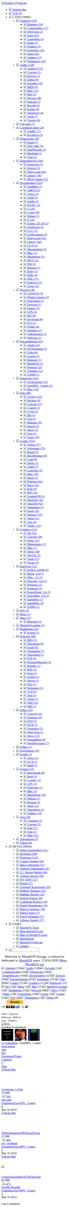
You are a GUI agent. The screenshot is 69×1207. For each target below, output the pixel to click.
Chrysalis (49, 968)
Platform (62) (34, 481)
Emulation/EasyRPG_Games (18, 1103)
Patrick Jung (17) (29, 912)
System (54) (26, 769)
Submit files (19, 9)
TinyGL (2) (33, 555)
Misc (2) (31, 791)
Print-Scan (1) (34, 732)
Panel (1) (32, 42)
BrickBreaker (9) (36, 455)
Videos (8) (25, 842)
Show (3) (32, 430)
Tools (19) (32, 437)
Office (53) (26, 710)
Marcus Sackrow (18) (32, 909)
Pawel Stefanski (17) (31, 916)
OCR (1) (32, 724)
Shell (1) (31, 765)
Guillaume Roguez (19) (33, 901)
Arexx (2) (32, 194)
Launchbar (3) (35, 39)
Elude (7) (32, 142)
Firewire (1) (33, 304)
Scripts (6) (32, 109)
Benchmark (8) (35, 772)
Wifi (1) (31, 706)
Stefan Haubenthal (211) (33, 850)
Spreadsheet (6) (35, 739)
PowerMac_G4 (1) (37, 595)
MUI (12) (32, 260)
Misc (35, 986)
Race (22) (32, 485)
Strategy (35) (34, 514)
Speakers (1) (34, 330)
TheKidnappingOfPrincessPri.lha (20, 1133)
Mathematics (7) (36, 544)
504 (7, 1096)
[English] (7, 3)
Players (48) (33, 98)
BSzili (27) (26, 883)
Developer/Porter (11, 1056)
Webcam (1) (33, 337)
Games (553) (27, 441)
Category (6, 1059)
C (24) (30, 208)
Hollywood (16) (36, 238)
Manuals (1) (33, 359)
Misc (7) (31, 547)
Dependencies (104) (31, 160)
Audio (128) (26, 65)
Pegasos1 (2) (34, 584)
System (60, 994)
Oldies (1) (25, 747)
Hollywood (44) (36, 171)
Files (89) (25, 393)
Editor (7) (32, 466)
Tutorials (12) (34, 371)
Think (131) (33, 525)
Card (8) (31, 459)
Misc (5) (31, 253)
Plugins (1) (33, 798)
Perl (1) (31, 264)
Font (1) (31, 831)
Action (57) (33, 444)
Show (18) (33, 551)
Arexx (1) (32, 758)
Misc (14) (32, 389)
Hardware (55, 983)
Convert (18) (34, 536)
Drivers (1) (33, 76)
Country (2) (33, 780)
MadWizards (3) (36, 149)
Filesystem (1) (35, 300)
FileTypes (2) (34, 31)
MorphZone (26, 938)
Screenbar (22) (35, 50)
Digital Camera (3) (37, 297)
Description (8, 1046)
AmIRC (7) (33, 131)
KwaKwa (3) (34, 135)
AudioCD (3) (34, 68)
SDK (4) (31, 275)
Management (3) (36, 249)
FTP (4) (31, 658)
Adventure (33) (35, 448)
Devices (60, 975)
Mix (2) (31, 94)
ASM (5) (32, 197)
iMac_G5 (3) (34, 577)
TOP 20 (17, 13)
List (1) (31, 418)
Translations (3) (28, 839)
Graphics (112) (28, 529)
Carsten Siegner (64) (31, 861)
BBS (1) (31, 640)
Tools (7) (32, 116)
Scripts (44, 994)
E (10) (30, 219)
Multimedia (15, 990)
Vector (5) (32, 562)
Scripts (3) (25, 754)
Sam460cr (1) (34, 599)
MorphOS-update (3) (31, 625)
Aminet (24, 946)
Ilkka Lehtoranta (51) (32, 865)
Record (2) (33, 105)
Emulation (43, 979)
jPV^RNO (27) (28, 879)
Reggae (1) (33, 267)
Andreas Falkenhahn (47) (34, 868)
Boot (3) (31, 776)
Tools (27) (32, 559)
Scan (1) (31, 673)
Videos (50, 997)
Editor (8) (32, 79)
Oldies (6, 994)
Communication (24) (31, 127)
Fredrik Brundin (10, 1187)
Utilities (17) (34, 57)
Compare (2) (34, 820)
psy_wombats (9, 1143)
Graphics (34, 983)
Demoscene (37, 971)
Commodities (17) (37, 28)
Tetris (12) (32, 518)
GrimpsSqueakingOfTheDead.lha (21, 1176)
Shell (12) (32, 806)
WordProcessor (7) (37, 743)
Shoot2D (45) (34, 500)
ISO (7, 986)
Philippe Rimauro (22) (32, 890)
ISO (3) (24, 610)
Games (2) (32, 356)
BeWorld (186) (28, 853)
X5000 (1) (32, 374)
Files (62, 979)
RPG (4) (31, 492)
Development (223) (31, 183)
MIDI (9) (32, 87)
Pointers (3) (33, 46)
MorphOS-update (57, 986)
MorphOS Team (29, 927)
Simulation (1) (35, 507)
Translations (31, 997)
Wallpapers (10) (36, 61)
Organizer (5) (34, 728)
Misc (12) (32, 90)
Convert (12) (34, 713)
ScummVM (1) (35, 496)
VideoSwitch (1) (36, 334)
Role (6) (31, 489)
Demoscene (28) (29, 138)
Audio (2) (32, 201)
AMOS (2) (33, 190)
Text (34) (25, 817)
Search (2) (32, 426)
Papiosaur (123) (28, 857)
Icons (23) (32, 35)
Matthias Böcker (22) (32, 894)
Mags (21, 986)
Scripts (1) (32, 632)
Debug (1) (32, 216)
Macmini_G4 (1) (36, 581)
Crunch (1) (33, 407)
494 (7, 1140)
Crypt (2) (32, 411)
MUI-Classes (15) (37, 179)
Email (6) (32, 647)
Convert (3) (33, 824)
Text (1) (31, 433)
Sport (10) (32, 511)
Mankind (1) (34, 153)
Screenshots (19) (29, 750)
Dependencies (10, 975)
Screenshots (24, 994)
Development (37, 975)
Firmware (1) (34, 787)
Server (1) (32, 680)
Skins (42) (32, 53)
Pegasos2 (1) (34, 588)
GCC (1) (32, 230)
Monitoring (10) (36, 794)
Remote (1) (33, 665)
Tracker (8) (33, 120)
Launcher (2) (34, 470)
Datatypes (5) (34, 164)
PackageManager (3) (38, 662)
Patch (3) (32, 477)
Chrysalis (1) (27, 124)
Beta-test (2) (33, 621)
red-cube (6, 1099)
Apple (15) (33, 345)
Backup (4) (33, 400)
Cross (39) (32, 212)
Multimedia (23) (29, 629)
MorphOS (25, 960)
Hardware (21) (28, 566)
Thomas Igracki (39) (31, 876)
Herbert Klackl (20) (31, 898)
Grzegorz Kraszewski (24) (35, 887)
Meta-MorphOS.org (31, 931)
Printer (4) (32, 326)
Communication (11, 971)
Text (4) (31, 522)
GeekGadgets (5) (36, 234)
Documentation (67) (31, 341)
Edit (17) (32, 828)
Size (3, 1049)
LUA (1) (31, 761)
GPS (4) (31, 312)
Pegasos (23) (34, 367)
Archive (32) (34, 396)
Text (12, 997)
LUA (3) (31, 245)
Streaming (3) (34, 688)
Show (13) (33, 736)
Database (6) (34, 717)
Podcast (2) (33, 101)
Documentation (19, 979)
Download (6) (35, 643)
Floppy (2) (33, 308)
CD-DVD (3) (34, 293)
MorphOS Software (31, 942)
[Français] (20, 3)
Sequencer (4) (34, 112)
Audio (29, 968)
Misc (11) (32, 835)
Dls (3, 1053)
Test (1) (31, 695)
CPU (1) (31, 783)
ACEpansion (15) (37, 382)
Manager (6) (34, 422)
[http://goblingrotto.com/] (2, 1166)
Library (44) (33, 242)
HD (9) (31, 315)
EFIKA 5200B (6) (37, 570)
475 (7, 1183)
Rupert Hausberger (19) (33, 905)
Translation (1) (35, 809)
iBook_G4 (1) (35, 573)
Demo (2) (32, 463)
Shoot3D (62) (34, 503)
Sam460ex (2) (35, 603)
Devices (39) (27, 289)
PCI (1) (31, 323)
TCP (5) (31, 691)
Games (14, 983)
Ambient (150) (28, 20)
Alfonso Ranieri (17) (31, 920)
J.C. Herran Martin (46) (33, 872)
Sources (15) (34, 282)
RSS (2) (31, 669)
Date (4, 1066)
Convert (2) (33, 72)
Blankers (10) (34, 24)
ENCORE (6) (34, 146)
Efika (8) (32, 352)
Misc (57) (25, 618)
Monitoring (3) (35, 256)
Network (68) (27, 636)
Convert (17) (34, 404)
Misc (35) (32, 474)
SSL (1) (31, 684)
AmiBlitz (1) (34, 186)
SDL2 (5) (32, 278)
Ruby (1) (32, 271)
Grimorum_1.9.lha (12, 1089)
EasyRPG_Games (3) (39, 385)
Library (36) (33, 175)
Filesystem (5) (35, 654)
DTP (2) (31, 721)
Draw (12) (32, 540)
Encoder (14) (34, 83)
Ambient (10, 968)
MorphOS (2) (34, 363)
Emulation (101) (29, 378)
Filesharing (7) (35, 651)
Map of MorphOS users (33, 935)
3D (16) (31, 533)
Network (36, 990)
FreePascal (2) (35, 227)
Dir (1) (30, 415)
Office (54, 990)
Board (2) (32, 452)
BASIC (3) (33, 205)
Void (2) (31, 157)
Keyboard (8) (34, 319)
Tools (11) (32, 286)
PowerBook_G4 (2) (38, 592)
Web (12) (32, 702)
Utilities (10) (34, 813)
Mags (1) (24, 614)
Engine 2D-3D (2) (37, 223)
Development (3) (36, 348)
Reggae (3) (33, 802)
